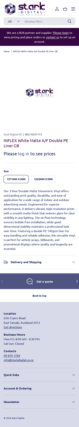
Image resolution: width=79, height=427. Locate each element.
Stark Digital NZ (13, 134)
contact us (52, 37)
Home (7, 51)
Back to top (39, 295)
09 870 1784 (12, 355)
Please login (61, 32)
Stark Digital (18, 417)
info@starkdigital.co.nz (19, 360)
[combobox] (39, 21)
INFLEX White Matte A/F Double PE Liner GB (35, 51)
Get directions (13, 327)
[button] (65, 9)
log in (23, 153)
